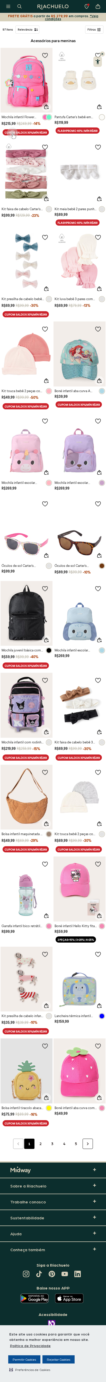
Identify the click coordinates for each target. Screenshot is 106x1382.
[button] (29, 1370)
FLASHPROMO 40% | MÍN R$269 (78, 130)
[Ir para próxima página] (88, 1144)
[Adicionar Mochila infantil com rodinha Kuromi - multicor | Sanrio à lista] (45, 680)
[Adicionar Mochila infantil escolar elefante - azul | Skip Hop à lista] (98, 588)
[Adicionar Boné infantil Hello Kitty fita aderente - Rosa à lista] (98, 864)
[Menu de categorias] (8, 6)
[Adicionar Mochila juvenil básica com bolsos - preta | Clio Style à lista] (45, 588)
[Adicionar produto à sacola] (46, 107)
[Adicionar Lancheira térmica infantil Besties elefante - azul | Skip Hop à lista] (98, 954)
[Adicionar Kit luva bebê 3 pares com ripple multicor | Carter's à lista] (98, 237)
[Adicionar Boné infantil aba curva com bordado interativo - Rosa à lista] (98, 1046)
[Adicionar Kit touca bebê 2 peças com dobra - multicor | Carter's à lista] (98, 772)
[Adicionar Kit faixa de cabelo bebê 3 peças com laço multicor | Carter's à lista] (98, 680)
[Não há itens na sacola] (98, 6)
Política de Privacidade (30, 1345)
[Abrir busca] (19, 6)
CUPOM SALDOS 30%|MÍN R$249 (26, 132)
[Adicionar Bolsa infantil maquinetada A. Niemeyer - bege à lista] (45, 772)
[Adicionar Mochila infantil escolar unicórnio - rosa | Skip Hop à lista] (45, 421)
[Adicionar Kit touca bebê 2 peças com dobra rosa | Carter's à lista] (45, 329)
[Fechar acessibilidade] (102, 54)
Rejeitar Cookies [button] (58, 1359)
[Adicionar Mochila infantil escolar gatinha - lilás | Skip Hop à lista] (98, 421)
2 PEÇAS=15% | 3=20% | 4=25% (76, 939)
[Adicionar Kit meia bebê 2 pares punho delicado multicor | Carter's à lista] (98, 147)
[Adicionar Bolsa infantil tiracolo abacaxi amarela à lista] (45, 1046)
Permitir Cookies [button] (24, 1359)
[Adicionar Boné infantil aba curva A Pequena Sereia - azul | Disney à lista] (98, 329)
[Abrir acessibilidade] (97, 62)
